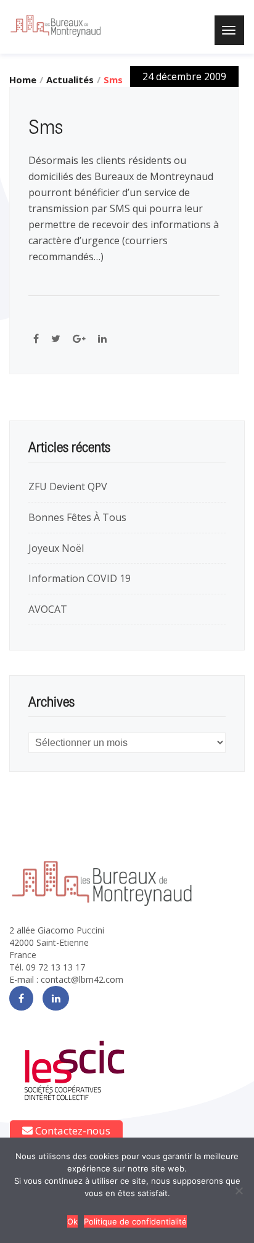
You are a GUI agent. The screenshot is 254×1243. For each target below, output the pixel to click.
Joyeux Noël (56, 548)
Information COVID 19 (79, 578)
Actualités (70, 79)
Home (22, 79)
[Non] (238, 1190)
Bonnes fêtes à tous (77, 517)
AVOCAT (47, 609)
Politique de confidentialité (135, 1221)
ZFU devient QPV (67, 486)
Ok (72, 1221)
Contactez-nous (71, 1130)
